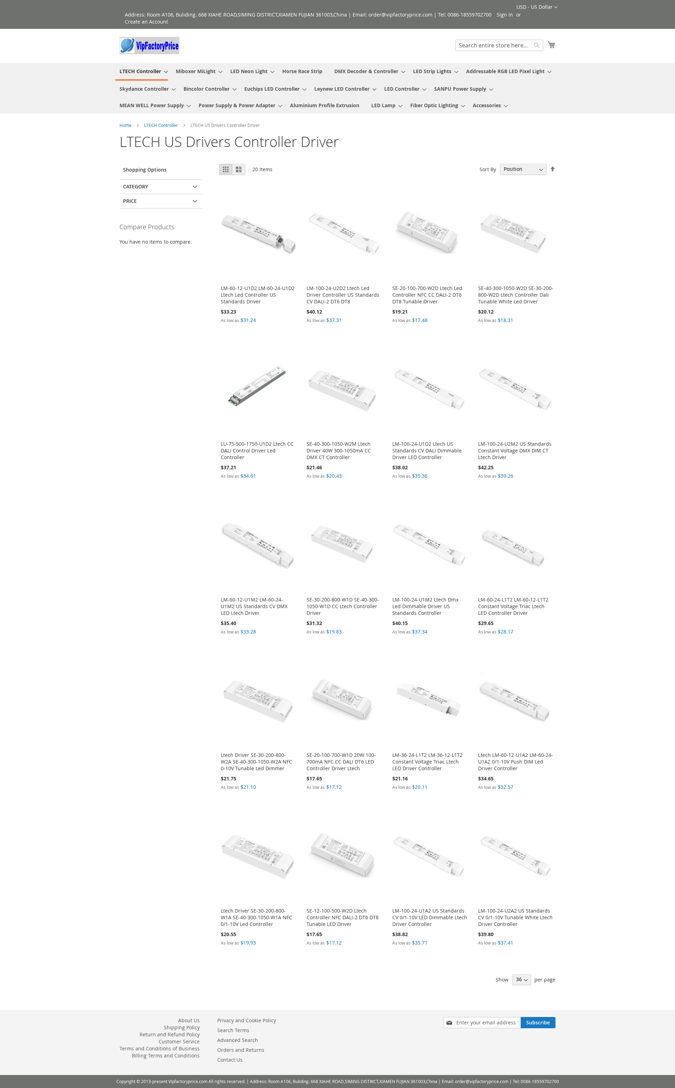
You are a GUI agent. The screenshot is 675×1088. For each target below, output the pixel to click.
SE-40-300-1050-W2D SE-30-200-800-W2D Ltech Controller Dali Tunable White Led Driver (515, 295)
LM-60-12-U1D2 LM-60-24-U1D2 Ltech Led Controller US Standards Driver (258, 295)
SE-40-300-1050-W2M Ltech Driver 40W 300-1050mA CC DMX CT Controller (339, 450)
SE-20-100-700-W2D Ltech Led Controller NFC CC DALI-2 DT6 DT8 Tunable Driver (427, 295)
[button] (537, 7)
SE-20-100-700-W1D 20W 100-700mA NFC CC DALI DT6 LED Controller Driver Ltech (341, 762)
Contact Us (230, 1059)
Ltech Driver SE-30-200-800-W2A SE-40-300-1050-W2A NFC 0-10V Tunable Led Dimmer (256, 762)
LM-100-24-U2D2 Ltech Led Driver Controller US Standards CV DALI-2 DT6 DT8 (343, 295)
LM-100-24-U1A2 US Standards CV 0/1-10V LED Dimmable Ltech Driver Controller (429, 917)
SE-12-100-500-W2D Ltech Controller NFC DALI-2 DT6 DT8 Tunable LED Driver (343, 917)
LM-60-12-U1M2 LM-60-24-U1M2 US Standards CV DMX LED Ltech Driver (254, 606)
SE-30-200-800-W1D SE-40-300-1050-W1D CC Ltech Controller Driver (343, 606)
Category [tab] (135, 186)
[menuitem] (141, 72)
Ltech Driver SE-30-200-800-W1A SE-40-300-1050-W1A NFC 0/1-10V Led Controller (256, 917)
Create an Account (146, 21)
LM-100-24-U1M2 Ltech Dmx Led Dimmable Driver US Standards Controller (425, 606)
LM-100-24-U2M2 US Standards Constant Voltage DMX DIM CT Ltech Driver (515, 450)
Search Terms (233, 1030)
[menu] (337, 88)
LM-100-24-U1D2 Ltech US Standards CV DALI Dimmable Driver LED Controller (427, 450)
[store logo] (149, 45)
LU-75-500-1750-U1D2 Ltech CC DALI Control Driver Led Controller (257, 450)
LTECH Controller (161, 125)
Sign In (505, 14)
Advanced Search (237, 1040)
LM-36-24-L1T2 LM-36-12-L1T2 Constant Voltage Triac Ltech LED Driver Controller (427, 762)
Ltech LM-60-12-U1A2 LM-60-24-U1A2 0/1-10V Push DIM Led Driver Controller (515, 762)
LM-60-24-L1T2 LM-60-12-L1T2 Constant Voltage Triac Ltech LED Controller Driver (513, 606)
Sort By (488, 169)
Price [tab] (130, 201)
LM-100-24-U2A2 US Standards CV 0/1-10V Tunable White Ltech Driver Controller (515, 917)
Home (126, 125)
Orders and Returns (240, 1050)
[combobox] (499, 45)
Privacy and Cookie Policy (246, 1020)
